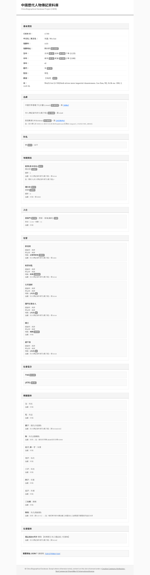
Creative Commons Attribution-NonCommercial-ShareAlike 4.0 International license (90, 569)
